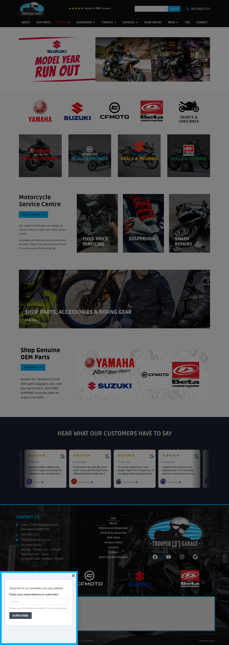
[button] (73, 575)
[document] (114, 322)
